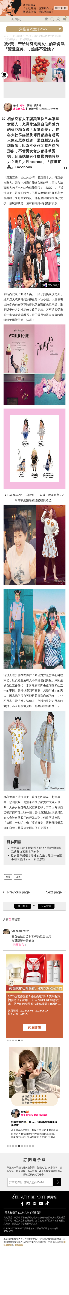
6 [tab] (22, 1040)
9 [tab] (30, 1146)
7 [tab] (24, 1146)
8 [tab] (27, 1146)
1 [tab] (7, 1040)
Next (59, 998)
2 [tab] (10, 1040)
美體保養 (34, 1092)
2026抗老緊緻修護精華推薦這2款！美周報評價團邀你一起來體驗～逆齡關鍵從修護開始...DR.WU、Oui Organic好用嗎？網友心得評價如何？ (34, 1000)
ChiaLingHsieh (20, 930)
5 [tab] (19, 1040)
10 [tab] (33, 1146)
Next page (54, 892)
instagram (28, 1203)
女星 (8, 876)
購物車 (64, 19)
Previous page (18, 892)
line (34, 1203)
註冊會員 (23, 906)
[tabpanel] (34, 996)
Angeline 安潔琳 (30, 1111)
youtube (41, 1203)
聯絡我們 (36, 1212)
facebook (22, 1203)
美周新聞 (17, 36)
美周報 (16, 19)
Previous (10, 998)
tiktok (47, 1203)
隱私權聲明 (11, 1212)
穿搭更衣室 (19, 108)
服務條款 (19, 1245)
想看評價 (34, 1027)
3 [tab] (13, 1040)
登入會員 (46, 906)
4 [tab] (16, 1040)
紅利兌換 (24, 1212)
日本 (18, 876)
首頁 (6, 36)
